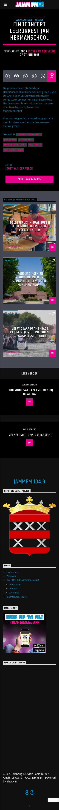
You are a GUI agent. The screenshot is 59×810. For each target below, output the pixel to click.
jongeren (10, 139)
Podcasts (11, 575)
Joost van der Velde (41, 51)
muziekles (35, 144)
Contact (13, 588)
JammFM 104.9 (29, 481)
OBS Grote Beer (13, 149)
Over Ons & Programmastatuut (22, 579)
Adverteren (15, 584)
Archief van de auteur (29, 179)
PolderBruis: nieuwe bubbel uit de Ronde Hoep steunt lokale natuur (30, 226)
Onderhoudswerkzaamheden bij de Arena (30, 392)
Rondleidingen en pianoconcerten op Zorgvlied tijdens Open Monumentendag (29, 279)
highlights (11, 207)
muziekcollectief (15, 144)
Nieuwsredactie (12, 245)
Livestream (12, 572)
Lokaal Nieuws (24, 19)
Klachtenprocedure (16, 596)
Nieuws (39, 19)
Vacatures (14, 592)
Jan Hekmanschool (29, 134)
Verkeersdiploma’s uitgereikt (30, 435)
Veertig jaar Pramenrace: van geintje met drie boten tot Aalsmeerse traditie (29, 332)
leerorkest (26, 139)
